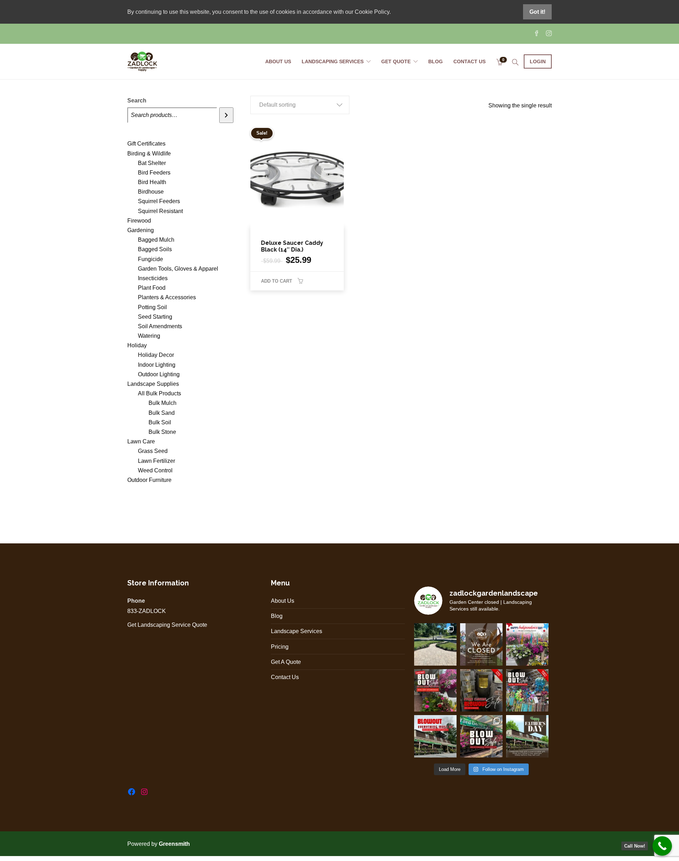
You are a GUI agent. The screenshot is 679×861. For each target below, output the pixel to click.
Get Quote (396, 61)
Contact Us (469, 61)
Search (136, 101)
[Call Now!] (662, 846)
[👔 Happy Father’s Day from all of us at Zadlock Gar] (527, 736)
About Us (278, 61)
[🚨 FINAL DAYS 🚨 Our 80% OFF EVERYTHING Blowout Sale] (481, 690)
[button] (299, 105)
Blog (435, 61)
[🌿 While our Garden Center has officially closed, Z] (435, 644)
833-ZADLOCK (146, 611)
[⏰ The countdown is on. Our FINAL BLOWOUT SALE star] (435, 736)
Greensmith (175, 844)
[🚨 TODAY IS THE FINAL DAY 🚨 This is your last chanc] (435, 690)
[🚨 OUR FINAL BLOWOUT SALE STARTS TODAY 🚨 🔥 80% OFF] (527, 690)
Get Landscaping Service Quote (167, 625)
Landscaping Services (333, 61)
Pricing (280, 647)
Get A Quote (286, 662)
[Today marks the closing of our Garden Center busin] (481, 644)
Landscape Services (296, 631)
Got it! (537, 12)
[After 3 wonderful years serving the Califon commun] (481, 736)
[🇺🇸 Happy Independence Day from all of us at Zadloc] (527, 644)
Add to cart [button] (276, 281)
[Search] (226, 115)
